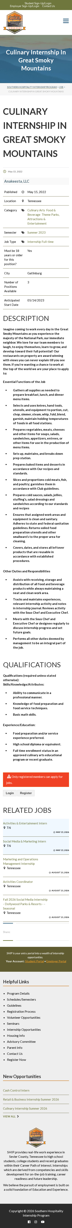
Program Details (18, 993)
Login (10, 793)
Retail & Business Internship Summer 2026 (31, 1099)
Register (26, 793)
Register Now (16, 1059)
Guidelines (14, 1005)
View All (9, 1116)
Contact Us (48, 6)
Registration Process (21, 1011)
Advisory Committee (21, 1041)
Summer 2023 (36, 232)
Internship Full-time (40, 241)
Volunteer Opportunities (23, 1017)
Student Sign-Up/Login (38, 3)
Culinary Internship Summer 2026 (25, 1108)
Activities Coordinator (18, 881)
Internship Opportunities (24, 1029)
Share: (6, 932)
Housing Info (16, 1035)
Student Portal (34, 961)
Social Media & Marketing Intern (24, 841)
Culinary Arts (36, 210)
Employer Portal (56, 961)
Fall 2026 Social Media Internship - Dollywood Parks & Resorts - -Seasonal (25, 904)
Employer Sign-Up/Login (24, 6)
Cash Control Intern (16, 1090)
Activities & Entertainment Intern (25, 823)
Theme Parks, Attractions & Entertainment (43, 219)
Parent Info (14, 1047)
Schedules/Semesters (21, 999)
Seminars (13, 1023)
